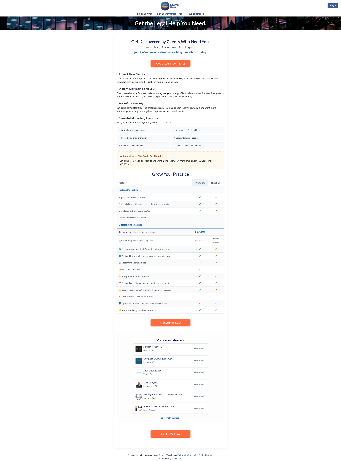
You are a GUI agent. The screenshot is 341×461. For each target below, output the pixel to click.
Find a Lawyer (144, 13)
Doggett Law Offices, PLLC (158, 358)
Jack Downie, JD (152, 370)
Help (194, 455)
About (210, 455)
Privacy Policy (184, 455)
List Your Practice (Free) (170, 13)
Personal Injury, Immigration (158, 406)
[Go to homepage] (170, 10)
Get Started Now (170, 322)
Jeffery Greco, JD (152, 346)
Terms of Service (166, 455)
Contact (202, 455)
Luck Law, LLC (150, 382)
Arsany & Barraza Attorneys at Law (162, 394)
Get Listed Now (170, 433)
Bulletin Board (196, 13)
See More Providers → (170, 417)
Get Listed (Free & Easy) (170, 63)
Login (333, 5)
